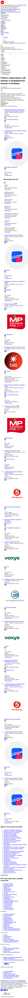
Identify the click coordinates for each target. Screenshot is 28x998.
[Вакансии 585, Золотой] (15, 361)
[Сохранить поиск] (2, 55)
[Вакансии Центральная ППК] (15, 596)
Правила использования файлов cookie (10, 11)
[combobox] (7, 48)
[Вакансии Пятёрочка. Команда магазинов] (15, 493)
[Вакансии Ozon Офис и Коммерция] (15, 153)
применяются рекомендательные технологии (13, 981)
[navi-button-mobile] (2, 34)
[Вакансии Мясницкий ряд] (15, 322)
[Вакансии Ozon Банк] (15, 256)
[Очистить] (3, 51)
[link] (3, 26)
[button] (2, 29)
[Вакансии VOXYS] (15, 558)
